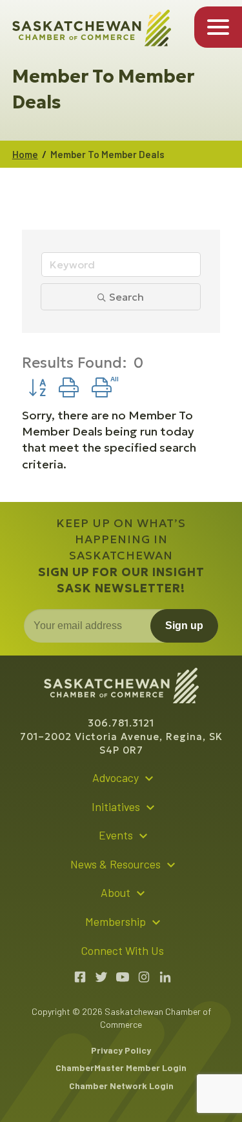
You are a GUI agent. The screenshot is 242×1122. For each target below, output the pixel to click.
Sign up (184, 625)
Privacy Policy (121, 1050)
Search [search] (126, 296)
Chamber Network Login (121, 1085)
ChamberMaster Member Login (121, 1067)
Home (25, 154)
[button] (37, 388)
